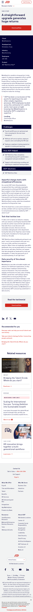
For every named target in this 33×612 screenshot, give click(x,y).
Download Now (16, 28)
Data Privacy (22, 538)
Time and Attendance (8, 488)
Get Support (16, 474)
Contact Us (16, 468)
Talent (3, 491)
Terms (8, 575)
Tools (3, 527)
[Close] (31, 600)
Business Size (22, 485)
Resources (5, 514)
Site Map (15, 575)
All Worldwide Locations (16, 563)
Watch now (7, 419)
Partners (20, 491)
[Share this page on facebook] (6, 318)
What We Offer (7, 482)
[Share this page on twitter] (10, 318)
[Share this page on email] (14, 318)
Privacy (22, 575)
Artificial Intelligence (24, 541)
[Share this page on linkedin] (3, 318)
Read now (6, 386)
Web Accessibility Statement (16, 579)
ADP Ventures (22, 544)
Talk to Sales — (16, 471)
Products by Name (7, 510)
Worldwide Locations (24, 517)
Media (20, 550)
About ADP (21, 514)
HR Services (5, 497)
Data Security (22, 535)
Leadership (21, 532)
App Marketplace (7, 507)
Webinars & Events (7, 530)
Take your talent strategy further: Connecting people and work (16, 337)
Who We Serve (23, 482)
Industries (21, 488)
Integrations (5, 504)
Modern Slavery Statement (16, 577)
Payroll (4, 485)
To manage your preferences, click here (16, 610)
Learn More (7, 454)
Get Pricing (26, 2)
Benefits (4, 494)
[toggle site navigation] (3, 2)
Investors (21, 547)
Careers (20, 520)
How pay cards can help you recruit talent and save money (16, 331)
